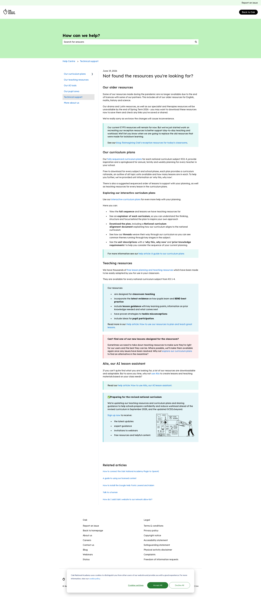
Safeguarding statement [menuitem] (157, 545)
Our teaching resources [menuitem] (76, 79)
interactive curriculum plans (125, 199)
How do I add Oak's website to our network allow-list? (127, 499)
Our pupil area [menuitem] (71, 91)
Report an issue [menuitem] (91, 525)
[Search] (195, 41)
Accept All (157, 585)
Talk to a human (110, 492)
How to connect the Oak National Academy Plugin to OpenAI (131, 471)
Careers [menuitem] (87, 540)
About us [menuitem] (87, 535)
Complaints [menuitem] (149, 554)
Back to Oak (248, 12)
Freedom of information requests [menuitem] (161, 559)
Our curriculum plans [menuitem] (75, 73)
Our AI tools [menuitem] (70, 85)
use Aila (155, 373)
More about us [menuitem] (71, 102)
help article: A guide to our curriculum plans (161, 253)
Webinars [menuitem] (88, 554)
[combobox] (128, 41)
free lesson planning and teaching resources (150, 270)
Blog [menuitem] (85, 549)
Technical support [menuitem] (73, 97)
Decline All (179, 585)
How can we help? (81, 35)
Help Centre (69, 61)
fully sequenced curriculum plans (124, 159)
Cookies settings (136, 585)
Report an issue (250, 2)
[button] (92, 74)
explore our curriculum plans (177, 351)
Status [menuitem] (86, 559)
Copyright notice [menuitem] (152, 535)
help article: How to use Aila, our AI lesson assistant (145, 385)
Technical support (89, 61)
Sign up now (114, 415)
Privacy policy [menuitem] (151, 530)
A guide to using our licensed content (119, 478)
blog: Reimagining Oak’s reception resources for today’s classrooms (151, 142)
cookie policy (94, 578)
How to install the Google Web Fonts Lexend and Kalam (128, 485)
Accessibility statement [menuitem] (156, 540)
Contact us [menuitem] (88, 545)
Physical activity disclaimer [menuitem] (158, 549)
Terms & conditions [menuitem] (153, 525)
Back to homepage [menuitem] (93, 530)
